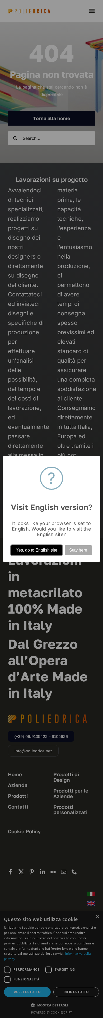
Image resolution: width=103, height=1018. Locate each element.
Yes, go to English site (36, 550)
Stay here (78, 550)
